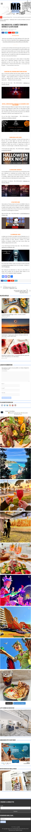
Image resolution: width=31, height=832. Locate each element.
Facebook (11, 273)
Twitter (14, 273)
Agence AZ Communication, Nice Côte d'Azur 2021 (18, 828)
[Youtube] (17, 827)
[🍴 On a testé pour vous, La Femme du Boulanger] (15, 432)
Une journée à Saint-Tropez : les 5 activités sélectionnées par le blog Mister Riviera (21, 291)
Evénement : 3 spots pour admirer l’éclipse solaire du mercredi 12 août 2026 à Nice (15, 335)
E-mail (3, 388)
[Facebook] (11, 827)
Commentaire (4, 370)
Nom (3, 383)
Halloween (7, 266)
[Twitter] (13, 827)
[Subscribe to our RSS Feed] (10, 405)
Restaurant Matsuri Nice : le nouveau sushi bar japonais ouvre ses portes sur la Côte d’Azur (15, 356)
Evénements (6, 19)
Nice (12, 30)
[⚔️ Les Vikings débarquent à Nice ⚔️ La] (15, 527)
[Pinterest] (14, 827)
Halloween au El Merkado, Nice (8, 247)
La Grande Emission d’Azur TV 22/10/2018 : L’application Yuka (10, 287)
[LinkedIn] (16, 827)
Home (1, 19)
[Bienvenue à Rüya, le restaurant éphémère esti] (15, 495)
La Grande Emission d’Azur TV (8, 265)
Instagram (19, 273)
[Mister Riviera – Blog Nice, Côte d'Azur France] (15, 7)
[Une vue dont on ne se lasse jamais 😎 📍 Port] (15, 463)
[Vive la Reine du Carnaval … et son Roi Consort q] (15, 653)
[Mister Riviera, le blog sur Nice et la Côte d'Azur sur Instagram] (15, 405)
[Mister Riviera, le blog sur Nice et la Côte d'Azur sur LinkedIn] (7, 405)
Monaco (9, 30)
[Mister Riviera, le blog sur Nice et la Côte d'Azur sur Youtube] (13, 405)
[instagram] (19, 827)
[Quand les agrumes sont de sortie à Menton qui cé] (15, 622)
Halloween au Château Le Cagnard (9, 117)
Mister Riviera (5, 29)
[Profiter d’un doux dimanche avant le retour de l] (15, 685)
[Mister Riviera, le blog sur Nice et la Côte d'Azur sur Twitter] (5, 405)
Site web (3, 392)
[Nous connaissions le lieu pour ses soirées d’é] (15, 558)
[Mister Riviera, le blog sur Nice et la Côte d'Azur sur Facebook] (2, 405)
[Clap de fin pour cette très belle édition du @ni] (15, 590)
